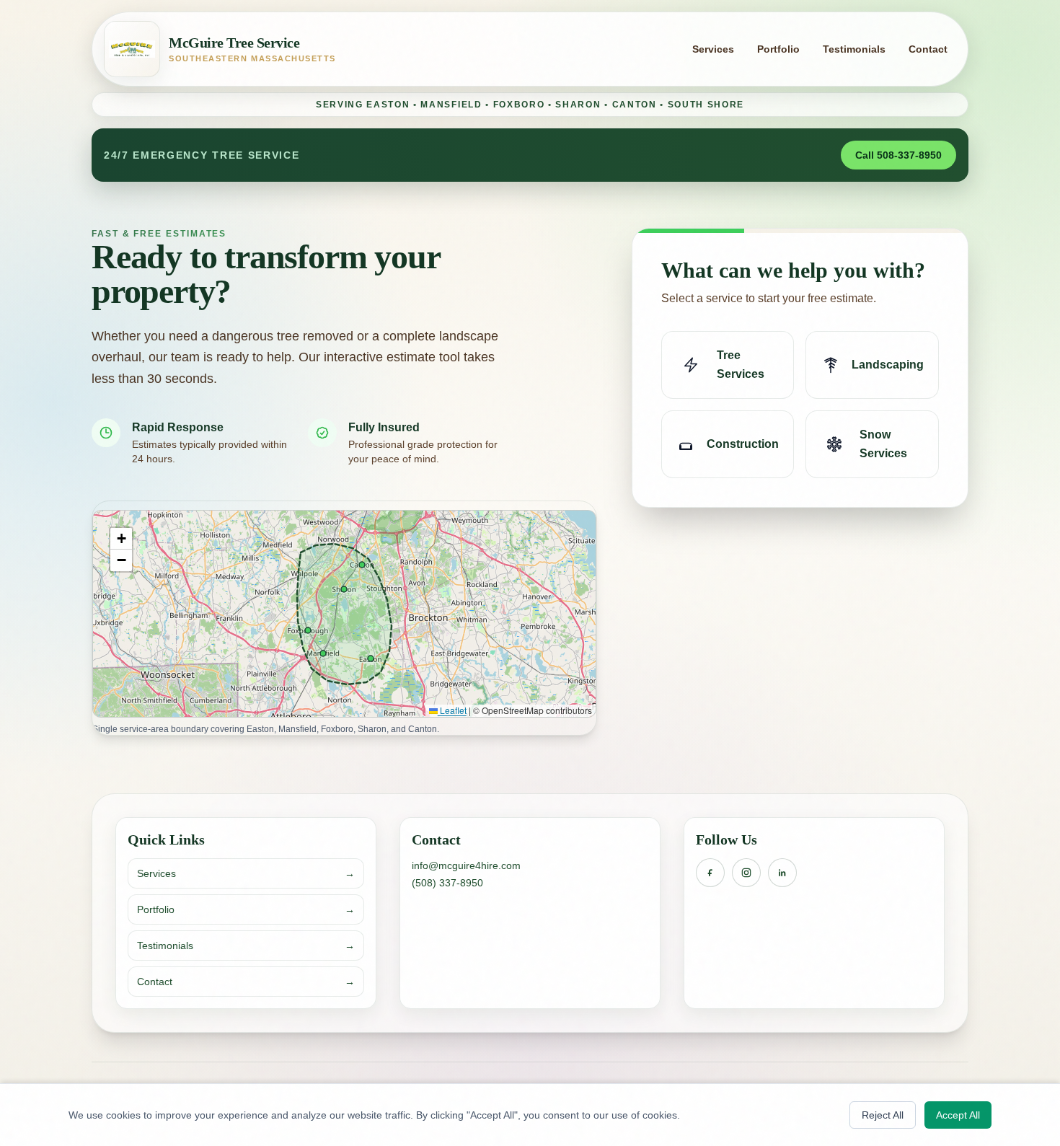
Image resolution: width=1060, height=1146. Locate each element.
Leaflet (452, 710)
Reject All (883, 1115)
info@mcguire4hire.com (466, 865)
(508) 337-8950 (447, 883)
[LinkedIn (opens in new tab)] (782, 872)
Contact (928, 49)
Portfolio (778, 49)
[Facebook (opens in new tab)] (710, 872)
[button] (121, 539)
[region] (344, 614)
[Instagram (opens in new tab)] (746, 872)
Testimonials (854, 49)
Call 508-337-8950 (898, 155)
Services (713, 49)
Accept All (958, 1115)
